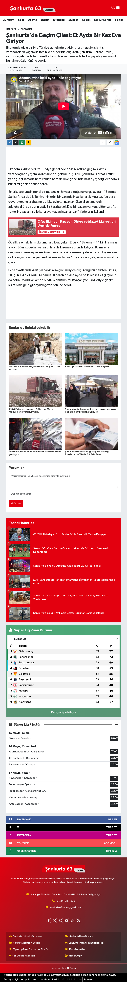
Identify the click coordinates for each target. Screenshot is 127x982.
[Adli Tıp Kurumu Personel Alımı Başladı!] (91, 348)
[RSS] (78, 920)
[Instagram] (60, 920)
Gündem (8, 19)
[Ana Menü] (118, 7)
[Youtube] (66, 920)
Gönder (16, 503)
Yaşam (45, 19)
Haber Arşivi (75, 956)
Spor (21, 19)
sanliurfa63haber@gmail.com (65, 907)
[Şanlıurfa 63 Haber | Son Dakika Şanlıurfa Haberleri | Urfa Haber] (31, 8)
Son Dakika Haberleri (23, 956)
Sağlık (86, 19)
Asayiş (32, 19)
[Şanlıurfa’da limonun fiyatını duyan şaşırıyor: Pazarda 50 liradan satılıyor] (91, 391)
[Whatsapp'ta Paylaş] (22, 142)
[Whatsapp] (72, 920)
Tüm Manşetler (77, 949)
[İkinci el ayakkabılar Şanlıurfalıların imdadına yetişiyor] (35, 433)
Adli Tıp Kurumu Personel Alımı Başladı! (87, 367)
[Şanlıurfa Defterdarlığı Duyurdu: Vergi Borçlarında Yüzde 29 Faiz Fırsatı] (91, 433)
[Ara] (113, 7)
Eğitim (119, 19)
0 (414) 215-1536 (66, 901)
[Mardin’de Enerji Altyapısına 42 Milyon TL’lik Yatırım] (35, 348)
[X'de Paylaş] (16, 142)
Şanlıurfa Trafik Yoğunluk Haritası (86, 943)
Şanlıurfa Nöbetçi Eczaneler (28, 936)
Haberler (11, 29)
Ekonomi (58, 19)
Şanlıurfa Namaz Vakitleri (26, 943)
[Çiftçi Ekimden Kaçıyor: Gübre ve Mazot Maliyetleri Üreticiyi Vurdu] (35, 391)
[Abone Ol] (117, 142)
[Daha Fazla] (28, 142)
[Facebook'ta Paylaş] (9, 142)
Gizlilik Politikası (72, 979)
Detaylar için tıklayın (63, 712)
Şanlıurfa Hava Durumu (81, 936)
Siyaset (73, 19)
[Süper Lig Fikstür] (116, 724)
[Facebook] (48, 920)
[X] (54, 920)
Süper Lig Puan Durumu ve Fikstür (30, 949)
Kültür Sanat (102, 19)
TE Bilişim (71, 968)
